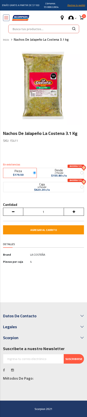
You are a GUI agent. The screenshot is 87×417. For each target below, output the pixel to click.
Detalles (9, 244)
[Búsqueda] (74, 29)
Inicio (6, 40)
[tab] (9, 244)
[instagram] (12, 370)
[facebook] (4, 370)
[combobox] (38, 29)
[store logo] (21, 18)
